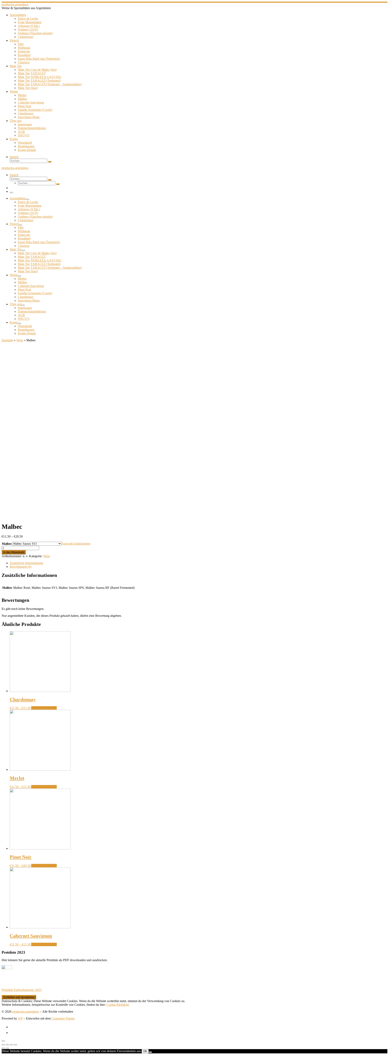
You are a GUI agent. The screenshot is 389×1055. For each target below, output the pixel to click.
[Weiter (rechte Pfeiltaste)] (7, 1048)
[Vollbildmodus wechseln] (11, 1044)
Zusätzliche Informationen (26, 563)
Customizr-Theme (63, 1018)
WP (20, 1018)
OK (145, 1051)
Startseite (7, 340)
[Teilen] (7, 1044)
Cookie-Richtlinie (117, 1004)
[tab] (198, 563)
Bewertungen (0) (20, 566)
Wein (19, 340)
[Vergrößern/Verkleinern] (15, 1044)
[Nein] (150, 1052)
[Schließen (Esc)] (3, 1044)
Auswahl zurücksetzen (75, 543)
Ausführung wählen (44, 708)
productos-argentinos (25, 1011)
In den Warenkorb (13, 552)
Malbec (7, 543)
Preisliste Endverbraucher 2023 (22, 990)
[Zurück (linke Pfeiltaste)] (3, 1048)
